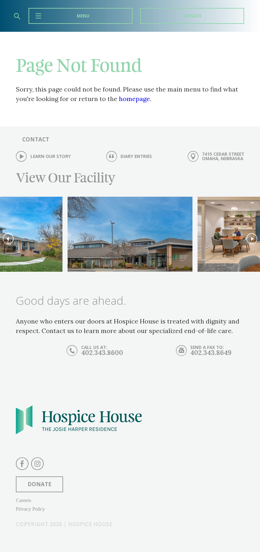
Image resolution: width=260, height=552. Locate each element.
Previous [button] (8, 239)
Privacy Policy (30, 509)
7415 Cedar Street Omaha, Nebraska (223, 156)
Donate (192, 16)
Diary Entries (136, 156)
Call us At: (102, 350)
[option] (130, 236)
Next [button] (251, 239)
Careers (23, 500)
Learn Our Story (50, 156)
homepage (134, 99)
